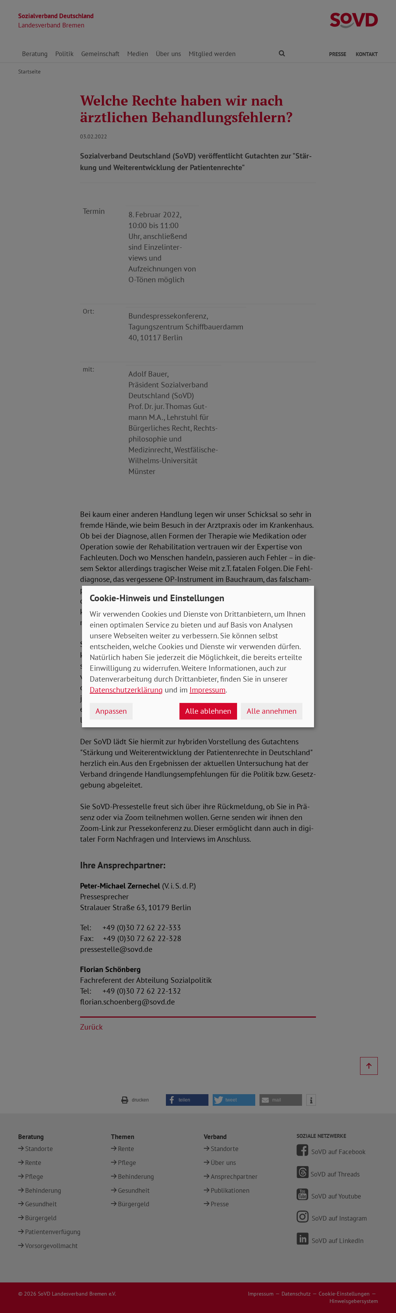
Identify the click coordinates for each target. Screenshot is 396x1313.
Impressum (207, 690)
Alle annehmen (272, 711)
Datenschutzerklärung (126, 690)
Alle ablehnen (208, 711)
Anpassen (111, 711)
